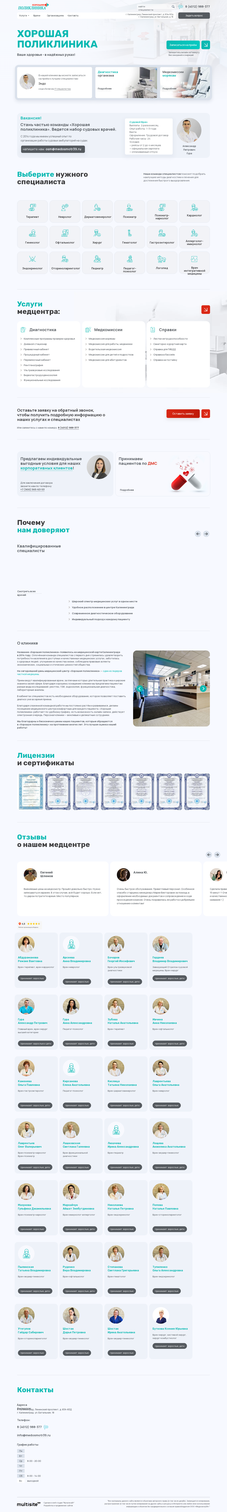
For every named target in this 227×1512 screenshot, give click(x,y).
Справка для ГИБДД (164, 349)
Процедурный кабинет (37, 354)
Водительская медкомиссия (105, 349)
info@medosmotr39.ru (34, 1435)
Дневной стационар (35, 344)
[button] (194, 15)
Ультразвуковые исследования (42, 370)
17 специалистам (62, 88)
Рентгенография (33, 365)
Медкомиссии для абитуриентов (108, 359)
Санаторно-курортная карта (169, 344)
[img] (126, 82)
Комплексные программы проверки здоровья (49, 338)
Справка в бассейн (164, 354)
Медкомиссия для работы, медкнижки (110, 344)
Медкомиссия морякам (102, 338)
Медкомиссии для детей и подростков (111, 354)
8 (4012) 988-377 (197, 6)
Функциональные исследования (42, 380)
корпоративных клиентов (46, 468)
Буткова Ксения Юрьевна (170, 1328)
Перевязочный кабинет (37, 359)
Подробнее (105, 88)
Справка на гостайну (165, 359)
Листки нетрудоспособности (170, 338)
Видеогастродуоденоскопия (40, 375)
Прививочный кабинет (36, 349)
